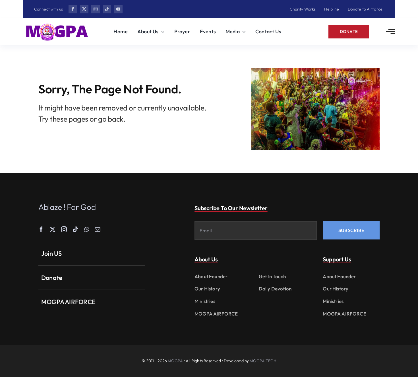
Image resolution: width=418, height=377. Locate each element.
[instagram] (95, 9)
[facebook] (73, 9)
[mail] (97, 229)
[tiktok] (107, 9)
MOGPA (175, 360)
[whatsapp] (86, 229)
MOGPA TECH (263, 360)
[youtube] (118, 9)
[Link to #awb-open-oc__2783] (390, 31)
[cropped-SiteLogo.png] (57, 24)
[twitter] (84, 9)
